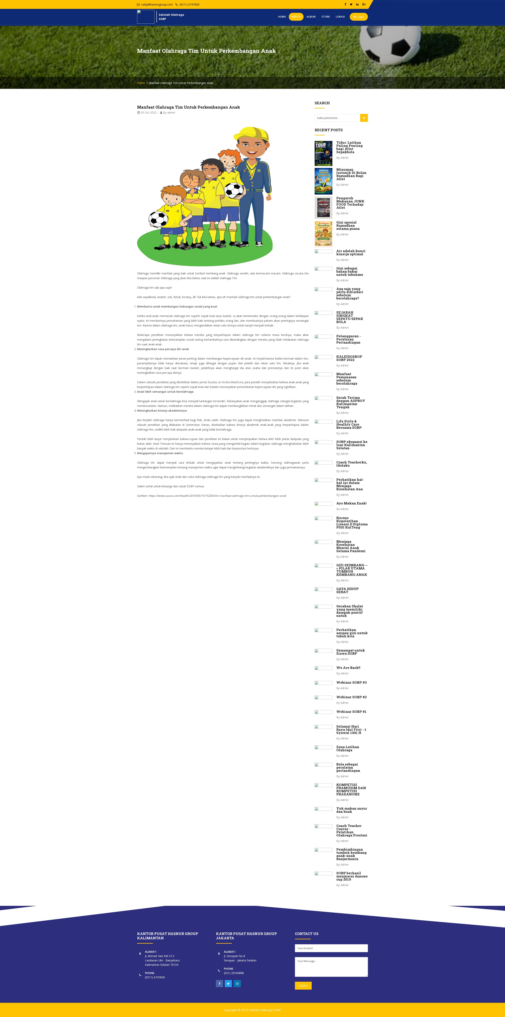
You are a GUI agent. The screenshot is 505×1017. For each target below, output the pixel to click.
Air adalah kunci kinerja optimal (351, 252)
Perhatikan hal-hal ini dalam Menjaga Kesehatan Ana (350, 484)
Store (326, 16)
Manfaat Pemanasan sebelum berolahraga (346, 379)
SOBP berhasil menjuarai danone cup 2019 (352, 876)
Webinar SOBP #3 (351, 682)
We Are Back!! (348, 667)
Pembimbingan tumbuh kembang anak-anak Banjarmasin (351, 854)
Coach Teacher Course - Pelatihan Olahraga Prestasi (351, 830)
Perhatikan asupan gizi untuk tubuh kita (352, 632)
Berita (296, 16)
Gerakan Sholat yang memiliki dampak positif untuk (349, 611)
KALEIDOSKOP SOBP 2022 (349, 358)
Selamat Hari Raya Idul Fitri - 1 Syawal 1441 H (351, 729)
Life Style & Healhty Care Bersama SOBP (349, 424)
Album (311, 16)
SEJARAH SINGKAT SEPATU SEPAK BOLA (349, 317)
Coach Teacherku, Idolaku (351, 464)
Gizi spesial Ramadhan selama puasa (348, 225)
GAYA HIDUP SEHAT (347, 590)
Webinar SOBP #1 (351, 711)
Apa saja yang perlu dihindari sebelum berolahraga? (349, 293)
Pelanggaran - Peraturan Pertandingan (348, 339)
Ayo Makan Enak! (351, 503)
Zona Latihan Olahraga (347, 748)
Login (360, 17)
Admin (344, 157)
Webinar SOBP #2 (351, 697)
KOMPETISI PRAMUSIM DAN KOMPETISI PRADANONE (351, 789)
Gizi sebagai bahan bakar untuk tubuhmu (349, 271)
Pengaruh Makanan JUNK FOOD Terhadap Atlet (350, 203)
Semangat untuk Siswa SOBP (350, 652)
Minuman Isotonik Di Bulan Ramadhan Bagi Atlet (351, 174)
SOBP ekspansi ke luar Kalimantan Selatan (352, 444)
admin (171, 112)
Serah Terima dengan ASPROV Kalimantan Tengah (350, 402)
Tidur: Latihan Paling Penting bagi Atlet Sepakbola (349, 147)
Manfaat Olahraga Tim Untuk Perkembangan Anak (188, 107)
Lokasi (340, 16)
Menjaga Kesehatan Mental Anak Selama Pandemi (351, 546)
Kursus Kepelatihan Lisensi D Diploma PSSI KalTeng (352, 522)
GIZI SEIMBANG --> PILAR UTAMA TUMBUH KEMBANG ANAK (352, 570)
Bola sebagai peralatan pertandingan (348, 767)
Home (282, 16)
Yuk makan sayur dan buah (351, 810)
